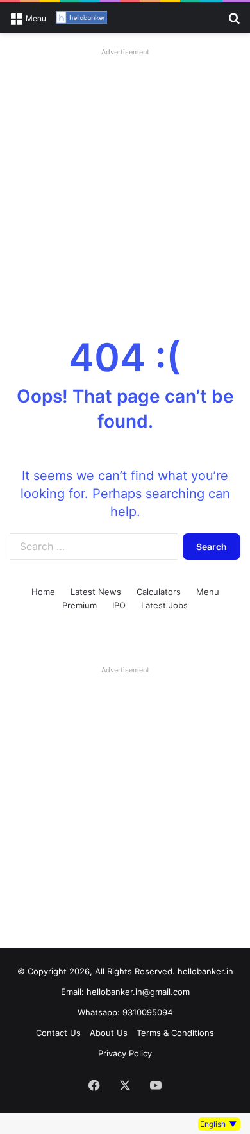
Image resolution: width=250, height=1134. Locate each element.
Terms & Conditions (175, 1033)
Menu (207, 592)
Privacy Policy (125, 1053)
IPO (119, 605)
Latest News (96, 592)
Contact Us (58, 1033)
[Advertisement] (125, 186)
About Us (109, 1033)
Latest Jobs (164, 605)
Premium (79, 605)
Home (43, 592)
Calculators (159, 592)
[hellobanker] (81, 17)
